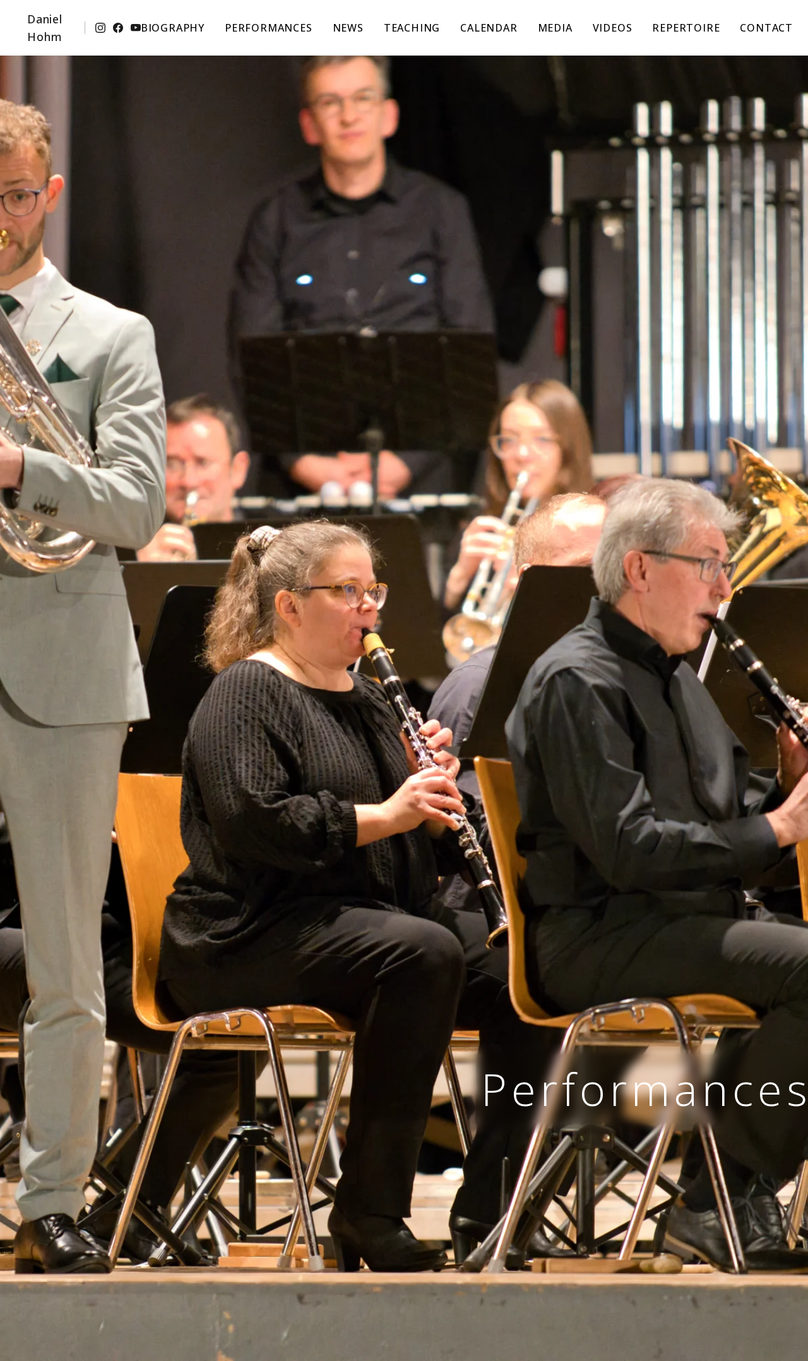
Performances (268, 28)
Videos (613, 28)
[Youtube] (136, 28)
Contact (766, 28)
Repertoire (686, 28)
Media (555, 28)
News (348, 28)
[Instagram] (100, 28)
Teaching (412, 28)
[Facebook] (118, 28)
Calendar (488, 28)
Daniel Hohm (44, 27)
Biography (173, 28)
